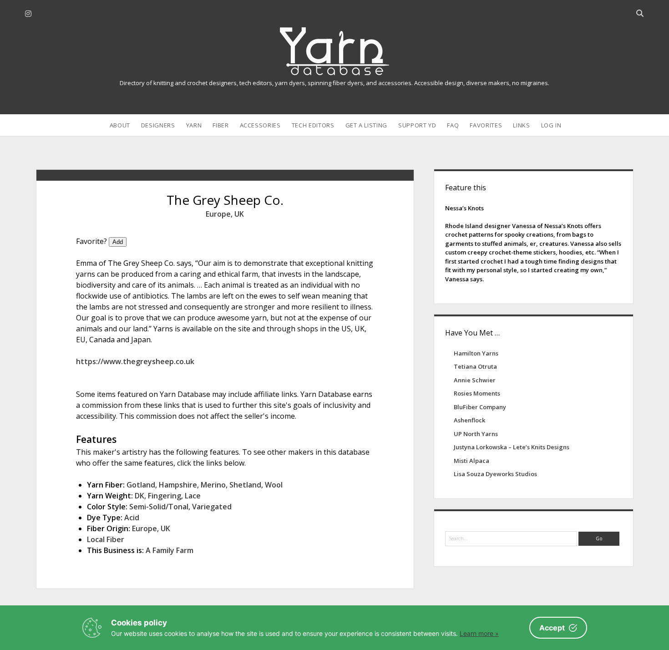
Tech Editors (313, 125)
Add (117, 242)
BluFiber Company (480, 407)
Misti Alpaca (471, 461)
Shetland (245, 485)
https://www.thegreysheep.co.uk (135, 361)
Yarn (194, 125)
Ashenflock (469, 420)
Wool (274, 485)
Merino (213, 485)
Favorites (486, 125)
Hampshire (178, 485)
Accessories (260, 125)
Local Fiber (105, 539)
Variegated (212, 507)
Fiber (220, 125)
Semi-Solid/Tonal (158, 507)
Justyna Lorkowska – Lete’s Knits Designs (511, 447)
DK (139, 496)
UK (239, 214)
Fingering (164, 496)
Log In (551, 125)
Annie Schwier (475, 380)
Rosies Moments (477, 393)
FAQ (453, 125)
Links (521, 125)
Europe (218, 214)
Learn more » (479, 633)
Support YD (417, 125)
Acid (131, 518)
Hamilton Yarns (476, 353)
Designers (158, 125)
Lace (193, 496)
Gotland (141, 485)
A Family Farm (169, 550)
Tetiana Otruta (475, 366)
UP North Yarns (476, 434)
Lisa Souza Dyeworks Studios (495, 474)
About (120, 125)
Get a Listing (366, 125)
